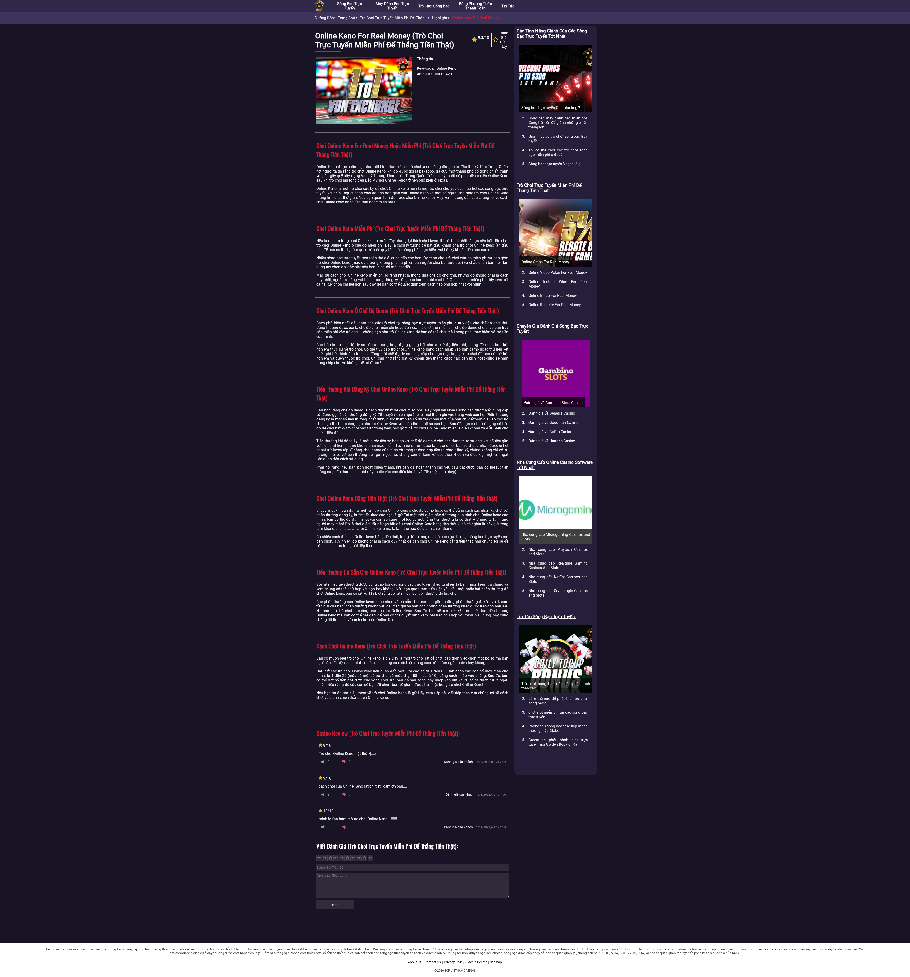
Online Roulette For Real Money (554, 304)
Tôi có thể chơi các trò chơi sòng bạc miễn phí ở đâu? (558, 152)
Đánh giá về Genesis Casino (551, 413)
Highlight (439, 18)
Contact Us (432, 962)
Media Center (477, 962)
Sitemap (496, 962)
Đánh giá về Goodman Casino (553, 422)
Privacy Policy (454, 962)
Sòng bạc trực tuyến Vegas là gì (555, 164)
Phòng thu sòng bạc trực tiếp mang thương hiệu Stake (558, 728)
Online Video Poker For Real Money (557, 272)
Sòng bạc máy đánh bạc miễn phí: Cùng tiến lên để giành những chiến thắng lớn (558, 122)
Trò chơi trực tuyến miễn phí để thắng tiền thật (402, 18)
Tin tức (507, 6)
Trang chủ (346, 18)
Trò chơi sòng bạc (433, 6)
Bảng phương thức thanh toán (475, 5)
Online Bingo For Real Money (552, 295)
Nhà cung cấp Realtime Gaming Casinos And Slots (558, 565)
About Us (414, 962)
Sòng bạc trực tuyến (349, 5)
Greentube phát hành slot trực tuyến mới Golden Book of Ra (558, 742)
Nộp (335, 905)
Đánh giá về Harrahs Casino (551, 441)
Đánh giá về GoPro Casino (550, 431)
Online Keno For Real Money (475, 18)
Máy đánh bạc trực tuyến (392, 5)
